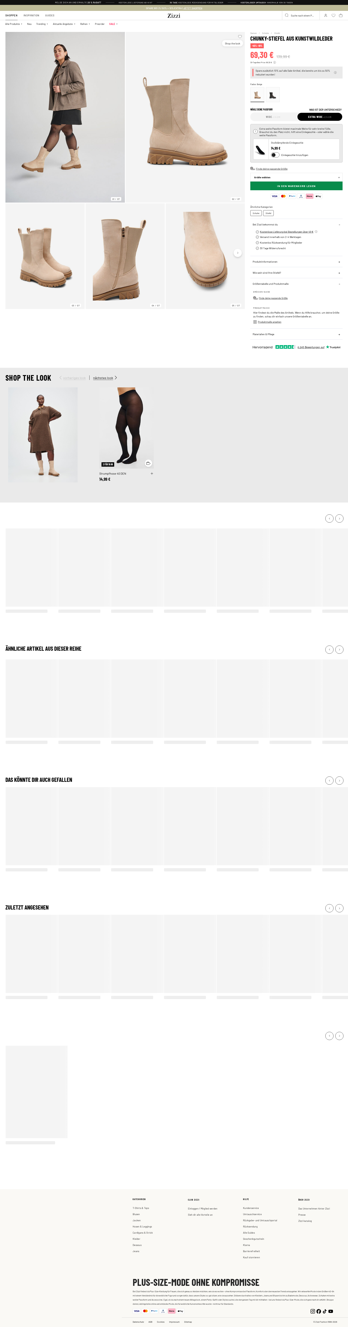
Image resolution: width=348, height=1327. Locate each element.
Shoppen (11, 15)
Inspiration (31, 15)
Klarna (246, 1244)
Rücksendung (250, 1226)
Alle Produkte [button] (12, 23)
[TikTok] (324, 1311)
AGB (150, 1321)
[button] (335, 72)
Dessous (137, 1244)
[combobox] (301, 15)
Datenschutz (138, 1321)
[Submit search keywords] (287, 15)
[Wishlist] (240, 36)
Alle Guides (249, 1232)
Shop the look (232, 43)
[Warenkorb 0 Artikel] (340, 15)
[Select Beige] (257, 94)
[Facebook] (318, 1311)
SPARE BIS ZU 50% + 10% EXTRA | (174, 8)
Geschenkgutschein (253, 1238)
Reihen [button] (84, 23)
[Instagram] (312, 1311)
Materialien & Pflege (263, 334)
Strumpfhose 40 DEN (112, 473)
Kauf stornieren (251, 1257)
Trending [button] (40, 23)
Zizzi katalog (305, 1220)
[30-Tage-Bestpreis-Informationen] (274, 62)
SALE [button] (112, 23)
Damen (253, 33)
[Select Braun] (273, 94)
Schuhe (265, 33)
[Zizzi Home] (174, 15)
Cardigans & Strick (143, 1232)
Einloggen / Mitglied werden (203, 1208)
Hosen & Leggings (142, 1226)
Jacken (137, 1220)
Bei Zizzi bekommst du (265, 224)
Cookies (161, 1321)
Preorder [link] (100, 23)
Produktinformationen (265, 261)
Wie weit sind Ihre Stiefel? (267, 272)
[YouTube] (330, 1311)
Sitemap (188, 1321)
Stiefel (277, 33)
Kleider (136, 1238)
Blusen (136, 1214)
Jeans (136, 1251)
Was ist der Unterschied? (325, 109)
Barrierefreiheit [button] (251, 1251)
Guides (50, 15)
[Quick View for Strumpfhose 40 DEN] (148, 463)
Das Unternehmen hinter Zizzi (314, 1208)
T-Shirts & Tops (141, 1207)
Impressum (174, 1321)
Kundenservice (251, 1207)
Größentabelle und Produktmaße (271, 283)
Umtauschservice (252, 1214)
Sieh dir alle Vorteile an (200, 1214)
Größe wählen (262, 177)
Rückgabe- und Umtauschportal (260, 1220)
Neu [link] (29, 23)
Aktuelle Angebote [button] (63, 23)
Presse (302, 1214)
